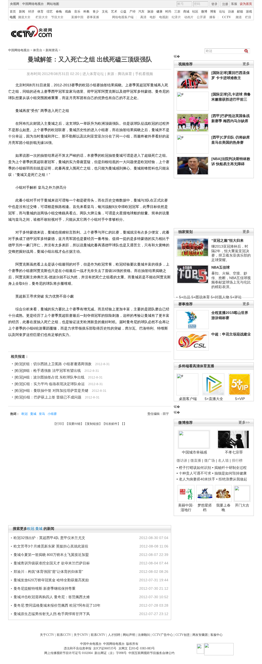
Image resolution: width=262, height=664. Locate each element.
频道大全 (24, 17)
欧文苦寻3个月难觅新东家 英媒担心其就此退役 (51, 546)
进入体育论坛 (93, 74)
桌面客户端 (188, 399)
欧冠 (24, 414)
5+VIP (240, 399)
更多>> (244, 422)
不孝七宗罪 (234, 452)
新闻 (22, 11)
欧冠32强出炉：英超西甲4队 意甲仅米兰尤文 (49, 538)
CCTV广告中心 (162, 635)
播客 (212, 17)
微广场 (209, 460)
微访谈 (182, 460)
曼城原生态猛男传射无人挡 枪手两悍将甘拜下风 (52, 614)
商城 (186, 11)
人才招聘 (114, 635)
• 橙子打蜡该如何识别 (194, 468)
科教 (86, 11)
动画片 (188, 17)
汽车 (141, 11)
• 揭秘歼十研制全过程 (229, 468)
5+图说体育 (200, 297)
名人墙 (223, 460)
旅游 (150, 11)
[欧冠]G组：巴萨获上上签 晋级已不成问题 (48, 397)
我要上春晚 (223, 507)
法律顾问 (144, 635)
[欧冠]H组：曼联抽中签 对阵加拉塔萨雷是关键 (51, 390)
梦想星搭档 (205, 507)
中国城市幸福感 (194, 452)
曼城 (33, 414)
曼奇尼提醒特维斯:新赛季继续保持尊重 (44, 588)
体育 (40, 11)
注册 (225, 4)
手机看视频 (144, 74)
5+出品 (184, 297)
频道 (239, 17)
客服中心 (216, 635)
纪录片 (176, 17)
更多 (246, 64)
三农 (177, 11)
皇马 (42, 414)
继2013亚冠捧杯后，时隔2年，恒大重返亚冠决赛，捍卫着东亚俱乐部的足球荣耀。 (231, 253)
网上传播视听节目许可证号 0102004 (68, 653)
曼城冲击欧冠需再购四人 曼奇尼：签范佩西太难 (52, 597)
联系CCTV (64, 635)
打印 (59, 424)
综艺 (50, 11)
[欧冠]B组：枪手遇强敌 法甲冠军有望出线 (48, 370)
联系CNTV (98, 635)
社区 (195, 11)
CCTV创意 (183, 635)
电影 (153, 17)
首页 (13, 11)
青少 (96, 11)
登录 (214, 4)
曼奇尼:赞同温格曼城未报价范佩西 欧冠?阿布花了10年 (57, 605)
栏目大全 (42, 17)
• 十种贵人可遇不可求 (194, 473)
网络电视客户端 (123, 17)
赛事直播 (93, 17)
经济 (31, 11)
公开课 (201, 17)
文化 (105, 11)
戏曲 (68, 11)
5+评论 (236, 297)
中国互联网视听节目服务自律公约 (151, 653)
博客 (213, 11)
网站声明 (129, 635)
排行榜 (237, 460)
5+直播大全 (214, 399)
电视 (13, 17)
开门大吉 (242, 505)
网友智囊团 (200, 635)
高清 (143, 17)
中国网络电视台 (33, 4)
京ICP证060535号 (104, 648)
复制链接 (93, 424)
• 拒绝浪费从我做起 (231, 479)
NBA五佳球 (220, 267)
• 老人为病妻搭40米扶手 (196, 479)
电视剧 (163, 17)
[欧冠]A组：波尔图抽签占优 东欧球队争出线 (49, 377)
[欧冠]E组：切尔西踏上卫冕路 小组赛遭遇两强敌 (53, 364)
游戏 (249, 11)
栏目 (248, 17)
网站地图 (53, 4)
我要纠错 (74, 424)
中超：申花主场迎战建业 (231, 334)
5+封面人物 (220, 297)
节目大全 (57, 17)
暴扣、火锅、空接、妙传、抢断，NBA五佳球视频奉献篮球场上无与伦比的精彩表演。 (231, 280)
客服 (234, 4)
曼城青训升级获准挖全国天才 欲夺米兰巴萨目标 (52, 563)
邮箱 (240, 11)
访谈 (231, 11)
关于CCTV (47, 635)
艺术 (114, 11)
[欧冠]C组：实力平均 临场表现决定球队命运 (50, 384)
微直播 (195, 460)
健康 (159, 11)
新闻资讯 (52, 50)
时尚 (168, 11)
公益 (123, 11)
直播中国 (77, 17)
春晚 (59, 11)
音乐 (77, 11)
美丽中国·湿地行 (186, 507)
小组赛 (52, 414)
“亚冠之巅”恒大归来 (227, 240)
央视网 (14, 4)
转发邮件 (111, 424)
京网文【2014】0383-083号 (136, 648)
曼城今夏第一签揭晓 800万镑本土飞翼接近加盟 (51, 555)
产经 (132, 11)
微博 (204, 11)
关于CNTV (81, 635)
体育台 (37, 50)
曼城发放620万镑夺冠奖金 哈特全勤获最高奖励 (51, 580)
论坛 (222, 11)
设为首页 (246, 4)
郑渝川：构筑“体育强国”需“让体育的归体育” (48, 572)
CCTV (226, 17)
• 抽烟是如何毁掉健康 (229, 473)
